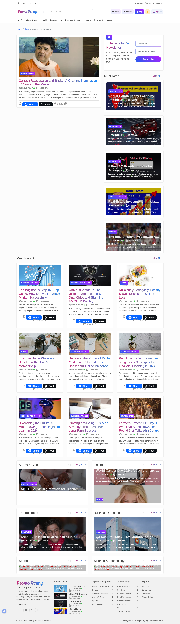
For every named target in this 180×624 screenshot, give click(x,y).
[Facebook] (18, 3)
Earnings (100, 532)
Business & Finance (117, 197)
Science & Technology (81, 283)
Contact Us (146, 617)
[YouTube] (24, 3)
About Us (145, 614)
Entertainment (27, 74)
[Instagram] (36, 3)
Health (124, 283)
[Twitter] (30, 3)
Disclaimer (146, 621)
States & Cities (115, 91)
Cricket (112, 232)
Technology (114, 162)
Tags (27, 29)
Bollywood (26, 532)
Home (19, 29)
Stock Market (115, 126)
